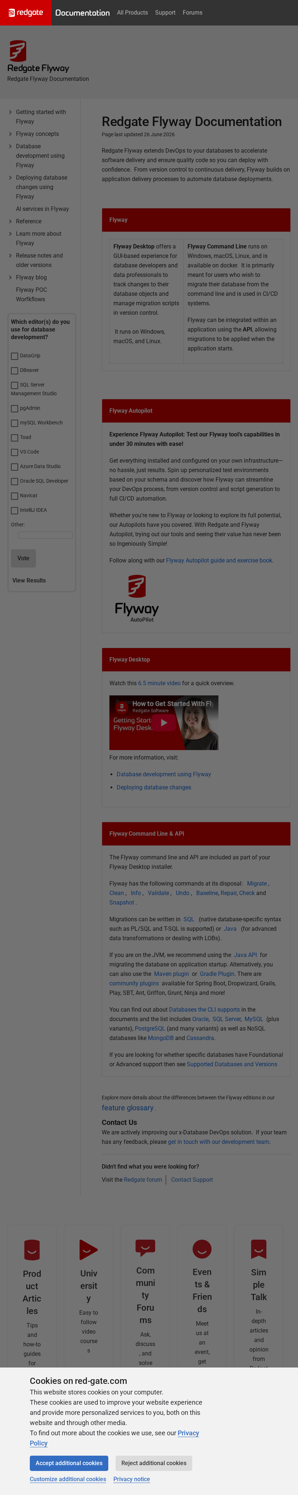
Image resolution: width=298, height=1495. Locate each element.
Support (165, 12)
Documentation (82, 12)
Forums (192, 12)
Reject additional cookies (153, 1463)
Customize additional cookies (68, 1479)
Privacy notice (131, 1479)
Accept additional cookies (69, 1463)
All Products (132, 12)
